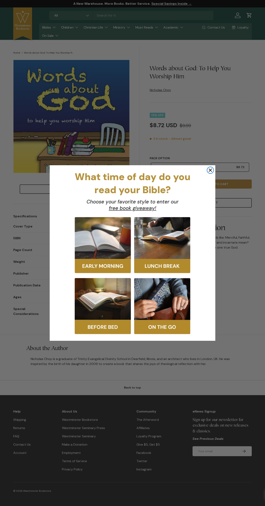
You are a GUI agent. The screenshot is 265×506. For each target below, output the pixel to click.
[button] (102, 245)
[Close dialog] (210, 170)
